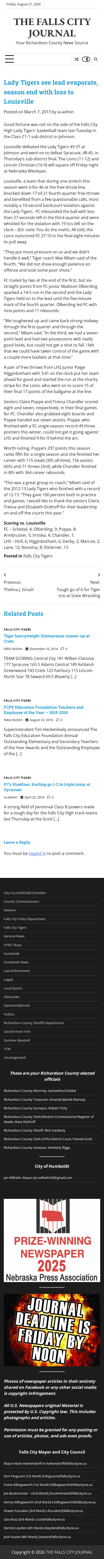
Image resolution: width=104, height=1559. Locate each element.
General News (14, 936)
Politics (9, 1014)
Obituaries (11, 996)
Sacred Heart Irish (17, 1031)
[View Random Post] (76, 59)
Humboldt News (16, 962)
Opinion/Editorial (17, 1005)
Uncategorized (14, 1057)
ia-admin (65, 112)
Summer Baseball (17, 1040)
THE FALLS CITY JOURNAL (52, 27)
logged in (37, 853)
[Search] (95, 59)
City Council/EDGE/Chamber (25, 893)
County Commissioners (21, 901)
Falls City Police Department (25, 919)
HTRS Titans (13, 945)
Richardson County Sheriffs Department (34, 1023)
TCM (7, 1049)
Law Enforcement (17, 970)
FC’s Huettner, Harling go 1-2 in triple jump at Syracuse (47, 787)
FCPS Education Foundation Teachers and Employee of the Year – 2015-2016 (43, 709)
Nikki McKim (13, 648)
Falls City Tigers (38, 556)
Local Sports (13, 988)
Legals (8, 979)
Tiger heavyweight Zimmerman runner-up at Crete (47, 638)
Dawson (10, 910)
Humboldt (11, 953)
